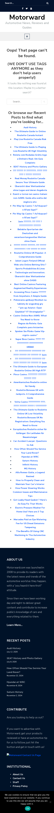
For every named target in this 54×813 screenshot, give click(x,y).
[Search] (47, 3)
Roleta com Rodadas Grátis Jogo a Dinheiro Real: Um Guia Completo (30, 158)
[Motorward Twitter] (27, 8)
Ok (27, 808)
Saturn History (30, 460)
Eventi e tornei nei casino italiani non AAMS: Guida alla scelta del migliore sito (30, 198)
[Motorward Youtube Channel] (31, 8)
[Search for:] (14, 3)
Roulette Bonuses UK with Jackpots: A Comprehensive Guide (30, 394)
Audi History (30, 127)
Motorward (27, 17)
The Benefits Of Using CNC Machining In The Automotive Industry (30, 535)
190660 (30, 347)
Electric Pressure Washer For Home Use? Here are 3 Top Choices (30, 511)
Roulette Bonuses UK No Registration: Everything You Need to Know (30, 421)
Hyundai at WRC (30, 456)
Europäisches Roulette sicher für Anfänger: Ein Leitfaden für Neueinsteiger (30, 433)
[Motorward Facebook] (22, 8)
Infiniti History (30, 464)
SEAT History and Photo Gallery (30, 166)
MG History (30, 468)
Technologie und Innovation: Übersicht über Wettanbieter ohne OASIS (30, 276)
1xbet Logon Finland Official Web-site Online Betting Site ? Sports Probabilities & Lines (30, 264)
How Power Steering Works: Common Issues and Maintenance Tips (30, 492)
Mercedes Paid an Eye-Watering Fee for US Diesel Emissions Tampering (30, 523)
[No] (50, 802)
